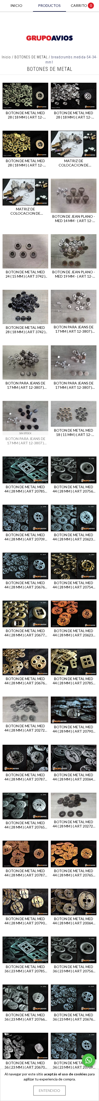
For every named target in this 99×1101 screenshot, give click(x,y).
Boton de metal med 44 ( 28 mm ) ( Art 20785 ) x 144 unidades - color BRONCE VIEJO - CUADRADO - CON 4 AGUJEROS (73, 680)
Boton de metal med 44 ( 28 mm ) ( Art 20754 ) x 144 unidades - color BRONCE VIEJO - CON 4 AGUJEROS (73, 585)
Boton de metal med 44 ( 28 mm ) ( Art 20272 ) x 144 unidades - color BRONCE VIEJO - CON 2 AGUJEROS (73, 824)
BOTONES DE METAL (31, 57)
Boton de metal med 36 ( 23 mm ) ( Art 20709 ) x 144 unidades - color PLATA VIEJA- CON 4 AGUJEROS (73, 1065)
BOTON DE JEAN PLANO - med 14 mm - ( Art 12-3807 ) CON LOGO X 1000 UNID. (73, 218)
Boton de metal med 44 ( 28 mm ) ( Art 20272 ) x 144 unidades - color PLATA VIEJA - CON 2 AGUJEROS (25, 728)
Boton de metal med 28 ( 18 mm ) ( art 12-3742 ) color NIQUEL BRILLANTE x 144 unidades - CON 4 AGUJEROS (73, 115)
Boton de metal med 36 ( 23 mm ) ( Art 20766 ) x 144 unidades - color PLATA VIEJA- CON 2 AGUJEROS (25, 1017)
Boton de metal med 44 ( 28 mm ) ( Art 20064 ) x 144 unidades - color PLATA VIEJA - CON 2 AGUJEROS (73, 777)
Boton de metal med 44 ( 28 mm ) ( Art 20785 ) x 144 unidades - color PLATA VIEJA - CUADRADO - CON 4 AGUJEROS (25, 489)
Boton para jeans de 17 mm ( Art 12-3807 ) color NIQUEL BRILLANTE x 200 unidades (74, 385)
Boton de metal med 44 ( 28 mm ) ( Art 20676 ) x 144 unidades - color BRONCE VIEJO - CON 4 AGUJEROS (25, 680)
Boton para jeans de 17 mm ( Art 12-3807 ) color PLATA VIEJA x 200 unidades (25, 385)
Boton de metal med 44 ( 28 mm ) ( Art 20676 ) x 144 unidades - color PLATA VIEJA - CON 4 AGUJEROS (25, 585)
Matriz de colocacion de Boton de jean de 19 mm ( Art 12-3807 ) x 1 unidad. (74, 163)
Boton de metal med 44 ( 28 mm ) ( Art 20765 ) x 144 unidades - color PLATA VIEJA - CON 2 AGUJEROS (25, 825)
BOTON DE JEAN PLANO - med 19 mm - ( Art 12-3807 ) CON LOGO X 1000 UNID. (73, 274)
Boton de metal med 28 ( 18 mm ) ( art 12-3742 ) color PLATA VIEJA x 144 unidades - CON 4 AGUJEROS (25, 115)
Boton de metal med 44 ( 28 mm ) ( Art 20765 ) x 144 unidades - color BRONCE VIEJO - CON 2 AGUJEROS (73, 873)
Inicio (6, 57)
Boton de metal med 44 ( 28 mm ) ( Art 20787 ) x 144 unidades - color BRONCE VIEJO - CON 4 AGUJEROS (25, 873)
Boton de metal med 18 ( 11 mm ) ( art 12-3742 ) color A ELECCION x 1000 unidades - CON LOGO (74, 432)
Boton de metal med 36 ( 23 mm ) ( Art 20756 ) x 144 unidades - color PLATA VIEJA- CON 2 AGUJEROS (73, 968)
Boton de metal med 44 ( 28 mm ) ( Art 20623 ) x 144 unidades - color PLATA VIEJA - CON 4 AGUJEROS (73, 537)
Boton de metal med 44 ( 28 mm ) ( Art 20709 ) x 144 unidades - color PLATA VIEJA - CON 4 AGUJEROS (25, 537)
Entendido (49, 1090)
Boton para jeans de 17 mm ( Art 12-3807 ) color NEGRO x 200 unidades (25, 440)
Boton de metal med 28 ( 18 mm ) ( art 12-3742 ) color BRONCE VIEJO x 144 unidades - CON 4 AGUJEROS (25, 163)
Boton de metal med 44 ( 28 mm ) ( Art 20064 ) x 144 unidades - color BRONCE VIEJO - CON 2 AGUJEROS (73, 921)
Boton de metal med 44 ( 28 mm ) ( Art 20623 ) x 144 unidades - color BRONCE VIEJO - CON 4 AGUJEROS (73, 633)
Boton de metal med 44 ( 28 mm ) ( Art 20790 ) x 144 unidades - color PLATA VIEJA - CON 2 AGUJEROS (73, 729)
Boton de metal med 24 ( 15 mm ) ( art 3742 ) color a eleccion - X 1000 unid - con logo (25, 274)
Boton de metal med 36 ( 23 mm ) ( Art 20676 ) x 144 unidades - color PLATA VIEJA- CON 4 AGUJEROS (73, 1017)
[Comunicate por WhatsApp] (88, 1060)
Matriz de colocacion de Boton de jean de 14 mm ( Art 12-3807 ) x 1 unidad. (25, 211)
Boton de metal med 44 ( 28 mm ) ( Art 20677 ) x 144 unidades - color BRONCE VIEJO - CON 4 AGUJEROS (25, 633)
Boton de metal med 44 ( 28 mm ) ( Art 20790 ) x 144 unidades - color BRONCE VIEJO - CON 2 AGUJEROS (25, 921)
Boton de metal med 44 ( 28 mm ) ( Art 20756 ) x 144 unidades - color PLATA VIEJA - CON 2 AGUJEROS (73, 489)
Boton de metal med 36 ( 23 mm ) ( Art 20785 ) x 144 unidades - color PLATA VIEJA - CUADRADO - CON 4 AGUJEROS (25, 968)
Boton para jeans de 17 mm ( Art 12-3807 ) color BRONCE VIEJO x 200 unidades (74, 329)
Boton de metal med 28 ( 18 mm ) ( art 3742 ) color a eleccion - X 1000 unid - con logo (25, 329)
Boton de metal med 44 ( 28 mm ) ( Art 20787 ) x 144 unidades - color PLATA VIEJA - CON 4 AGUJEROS (25, 777)
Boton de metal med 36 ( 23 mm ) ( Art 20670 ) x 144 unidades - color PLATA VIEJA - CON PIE (25, 1065)
